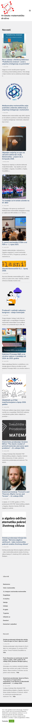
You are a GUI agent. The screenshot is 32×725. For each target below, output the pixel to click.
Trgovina (6, 613)
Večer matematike (9, 588)
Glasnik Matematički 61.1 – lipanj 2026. (15, 270)
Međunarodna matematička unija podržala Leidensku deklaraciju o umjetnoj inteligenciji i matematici (15, 108)
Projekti (5, 609)
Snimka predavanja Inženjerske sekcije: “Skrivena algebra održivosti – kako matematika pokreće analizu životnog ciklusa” (15, 541)
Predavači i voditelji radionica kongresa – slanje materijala (13, 311)
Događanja (6, 595)
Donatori (6, 620)
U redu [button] (11, 721)
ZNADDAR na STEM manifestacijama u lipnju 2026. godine (14, 402)
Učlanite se (6, 617)
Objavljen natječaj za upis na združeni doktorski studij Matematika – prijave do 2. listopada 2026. (13, 156)
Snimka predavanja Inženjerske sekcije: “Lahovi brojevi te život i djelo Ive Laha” (15, 640)
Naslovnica (6, 584)
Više (4, 652)
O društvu (6, 599)
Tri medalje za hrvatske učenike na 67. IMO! (15, 202)
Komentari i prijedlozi (10, 624)
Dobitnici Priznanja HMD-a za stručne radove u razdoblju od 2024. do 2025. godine (14, 356)
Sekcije (5, 602)
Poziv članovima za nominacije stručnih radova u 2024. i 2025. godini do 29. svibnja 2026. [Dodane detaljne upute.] (15, 659)
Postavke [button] (5, 721)
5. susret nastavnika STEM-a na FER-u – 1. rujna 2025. (14, 243)
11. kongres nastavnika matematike (14, 591)
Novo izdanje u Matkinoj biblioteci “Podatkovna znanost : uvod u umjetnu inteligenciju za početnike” (16, 62)
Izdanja (5, 606)
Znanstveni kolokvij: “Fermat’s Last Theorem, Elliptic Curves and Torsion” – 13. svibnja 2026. (15, 494)
